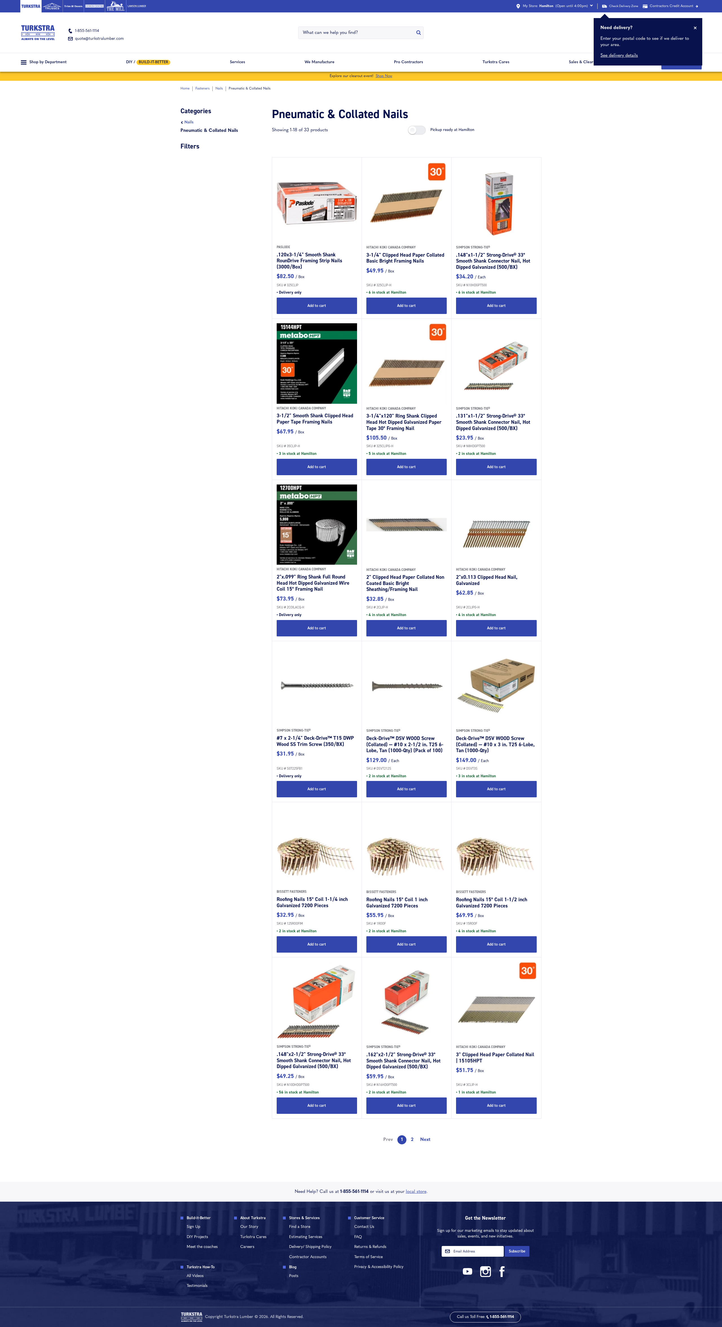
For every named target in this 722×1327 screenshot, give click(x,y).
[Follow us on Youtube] (468, 1276)
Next (425, 1140)
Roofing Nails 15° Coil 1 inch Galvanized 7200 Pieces (397, 902)
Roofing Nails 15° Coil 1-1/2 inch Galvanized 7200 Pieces (491, 902)
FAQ (358, 1237)
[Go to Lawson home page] (136, 6)
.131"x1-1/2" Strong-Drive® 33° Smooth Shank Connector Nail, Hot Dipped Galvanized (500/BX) (493, 421)
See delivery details (619, 55)
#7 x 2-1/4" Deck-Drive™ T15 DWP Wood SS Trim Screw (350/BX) (315, 741)
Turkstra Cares (496, 62)
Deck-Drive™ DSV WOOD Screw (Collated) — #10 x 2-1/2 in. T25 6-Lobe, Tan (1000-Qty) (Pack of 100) (404, 744)
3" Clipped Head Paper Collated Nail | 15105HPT (495, 1057)
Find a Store (299, 1227)
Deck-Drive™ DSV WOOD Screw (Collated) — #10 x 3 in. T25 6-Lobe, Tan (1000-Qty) (495, 744)
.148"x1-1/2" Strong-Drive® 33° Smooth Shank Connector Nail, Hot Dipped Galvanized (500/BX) (493, 261)
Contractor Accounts (308, 1257)
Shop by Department (48, 62)
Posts (293, 1276)
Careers (247, 1247)
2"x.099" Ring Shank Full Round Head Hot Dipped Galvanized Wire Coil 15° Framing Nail (313, 582)
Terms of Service (368, 1257)
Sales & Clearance (585, 62)
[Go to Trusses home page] (52, 6)
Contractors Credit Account (671, 6)
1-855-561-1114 (354, 1192)
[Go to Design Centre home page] (94, 6)
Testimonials (197, 1286)
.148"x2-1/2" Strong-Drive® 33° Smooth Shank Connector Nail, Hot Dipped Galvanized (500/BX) (314, 1060)
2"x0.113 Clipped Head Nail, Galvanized (487, 580)
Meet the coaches (202, 1247)
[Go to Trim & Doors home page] (73, 6)
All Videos (195, 1276)
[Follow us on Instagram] (485, 1276)
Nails (188, 122)
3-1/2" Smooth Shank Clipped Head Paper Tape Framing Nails (315, 418)
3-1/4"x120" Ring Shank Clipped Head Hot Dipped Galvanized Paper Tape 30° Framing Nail (403, 421)
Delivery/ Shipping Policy (310, 1247)
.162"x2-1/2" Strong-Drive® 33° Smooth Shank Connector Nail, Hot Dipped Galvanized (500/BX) (403, 1060)
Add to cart (316, 305)
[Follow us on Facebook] (502, 1276)
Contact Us (364, 1227)
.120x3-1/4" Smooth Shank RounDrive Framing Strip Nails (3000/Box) (309, 260)
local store (416, 1192)
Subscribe (517, 1251)
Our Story (249, 1227)
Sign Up (193, 1227)
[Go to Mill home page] (115, 6)
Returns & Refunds (370, 1247)
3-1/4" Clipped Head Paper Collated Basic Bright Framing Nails (405, 258)
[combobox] (357, 32)
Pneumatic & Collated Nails (209, 130)
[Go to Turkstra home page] (30, 6)
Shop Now (384, 76)
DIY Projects (197, 1237)
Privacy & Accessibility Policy (379, 1267)
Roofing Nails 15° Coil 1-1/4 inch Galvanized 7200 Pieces (312, 902)
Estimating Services (305, 1237)
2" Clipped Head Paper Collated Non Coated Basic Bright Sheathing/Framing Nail (405, 583)
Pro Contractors (408, 62)
